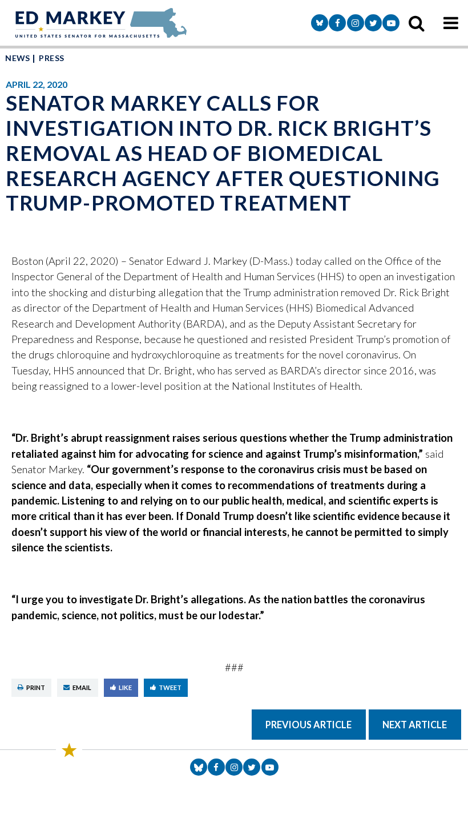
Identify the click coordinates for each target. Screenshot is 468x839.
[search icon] (417, 23)
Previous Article (308, 724)
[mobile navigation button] (451, 23)
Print (35, 687)
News (17, 58)
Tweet (170, 687)
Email (81, 687)
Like (125, 687)
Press (51, 58)
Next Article (414, 724)
